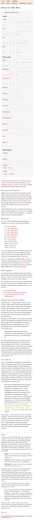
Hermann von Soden (23, 377)
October (5, 174)
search (8, 3)
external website (26, 263)
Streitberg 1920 (11, 439)
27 (4, 25)
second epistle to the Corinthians (19, 201)
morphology (22, 3)
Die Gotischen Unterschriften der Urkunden (15, 292)
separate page (12, 223)
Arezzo (10, 168)
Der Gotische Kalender (10, 290)
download (20, 184)
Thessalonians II (7, 118)
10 (19, 22)
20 (26, 43)
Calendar (5, 171)
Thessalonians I (6, 112)
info (17, 12)
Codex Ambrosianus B (12, 230)
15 (7, 34)
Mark (4, 46)
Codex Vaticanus (14, 243)
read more (28, 447)
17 (13, 34)
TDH (10, 517)
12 (26, 31)
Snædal (30, 283)
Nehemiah (5, 153)
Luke (4, 37)
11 (22, 22)
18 (16, 34)
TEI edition (23, 265)
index (2, 3)
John (4, 28)
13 (29, 31)
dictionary (14, 3)
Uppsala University (24, 354)
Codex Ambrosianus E (12, 236)
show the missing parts (10, 12)
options (30, 3)
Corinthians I (6, 69)
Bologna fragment (5, 215)
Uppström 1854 (5, 256)
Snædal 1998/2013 (16, 344)
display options (7, 314)
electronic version (5, 420)
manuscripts (23, 197)
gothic (8, 1)
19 (19, 34)
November (12, 174)
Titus (4, 136)
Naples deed (12, 245)
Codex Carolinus (12, 238)
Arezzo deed (12, 247)
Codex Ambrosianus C (12, 232)
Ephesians (5, 87)
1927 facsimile (23, 256)
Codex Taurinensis (12, 241)
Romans (5, 60)
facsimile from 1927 (8, 356)
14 (4, 34)
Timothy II (5, 130)
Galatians (5, 93)
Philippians (5, 99)
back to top (4, 512)
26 (29, 22)
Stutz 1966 (24, 409)
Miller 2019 (27, 479)
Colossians (5, 105)
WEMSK (13, 379)
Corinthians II (6, 78)
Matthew (5, 19)
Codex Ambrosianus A (12, 228)
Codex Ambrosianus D (12, 234)
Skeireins (5, 159)
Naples (5, 168)
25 (26, 22)
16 (10, 34)
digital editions (10, 283)
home (2, 1)
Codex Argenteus (12, 226)
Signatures (5, 165)
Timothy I (5, 124)
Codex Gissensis (23, 211)
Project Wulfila (4, 516)
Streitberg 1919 (28, 285)
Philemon (5, 142)
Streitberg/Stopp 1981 (6, 486)
